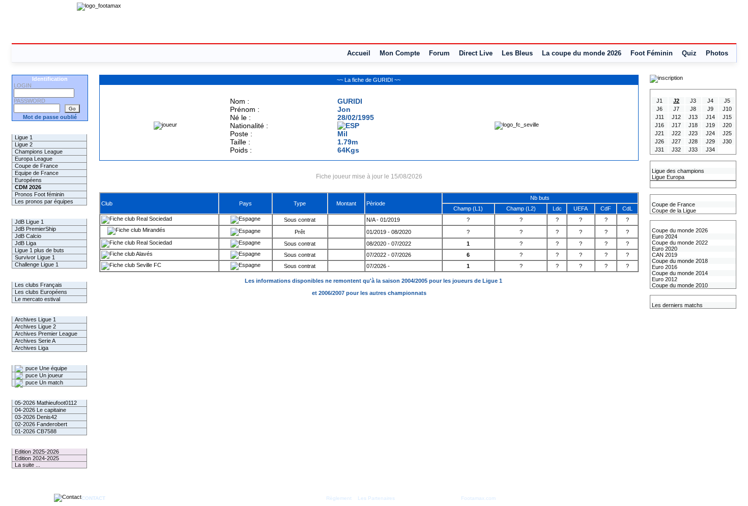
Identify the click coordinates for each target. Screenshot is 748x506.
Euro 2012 (663, 279)
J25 (727, 133)
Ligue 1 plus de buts (39, 250)
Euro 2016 (663, 267)
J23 (693, 133)
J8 (693, 109)
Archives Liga (31, 348)
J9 (710, 109)
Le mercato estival (37, 299)
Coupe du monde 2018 (679, 261)
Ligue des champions (677, 171)
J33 (693, 149)
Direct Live (476, 53)
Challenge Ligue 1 (37, 264)
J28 (693, 141)
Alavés (144, 254)
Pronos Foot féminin (39, 194)
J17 (676, 125)
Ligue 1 (24, 137)
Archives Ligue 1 (35, 319)
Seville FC (148, 265)
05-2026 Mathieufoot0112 (46, 403)
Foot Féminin (651, 53)
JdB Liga (25, 243)
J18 (693, 125)
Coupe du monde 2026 (679, 230)
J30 (727, 141)
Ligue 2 (24, 144)
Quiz (689, 53)
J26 (659, 141)
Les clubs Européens (41, 292)
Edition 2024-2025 (37, 458)
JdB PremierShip (35, 229)
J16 (659, 125)
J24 (710, 133)
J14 (710, 117)
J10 (727, 109)
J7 (676, 109)
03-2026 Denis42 (36, 417)
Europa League (33, 159)
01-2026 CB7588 (35, 431)
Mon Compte (400, 53)
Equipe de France (37, 173)
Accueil (358, 53)
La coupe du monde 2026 (581, 53)
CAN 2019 (663, 255)
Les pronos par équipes (44, 201)
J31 (659, 149)
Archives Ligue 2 (35, 326)
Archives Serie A (35, 341)
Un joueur (50, 375)
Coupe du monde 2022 (679, 243)
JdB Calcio (28, 236)
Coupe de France (36, 166)
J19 (710, 125)
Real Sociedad (153, 219)
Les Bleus (517, 53)
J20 (727, 125)
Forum (439, 53)
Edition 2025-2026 (37, 452)
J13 (693, 117)
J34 (710, 149)
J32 (676, 149)
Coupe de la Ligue (673, 210)
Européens (28, 180)
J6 (659, 109)
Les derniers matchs (676, 305)
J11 (659, 117)
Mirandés (153, 230)
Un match (50, 382)
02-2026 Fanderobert (41, 424)
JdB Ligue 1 (29, 222)
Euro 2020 (663, 249)
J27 (676, 141)
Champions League (39, 151)
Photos (717, 53)
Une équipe (52, 368)
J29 (710, 141)
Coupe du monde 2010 (679, 285)
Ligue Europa (667, 177)
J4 (710, 101)
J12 (676, 117)
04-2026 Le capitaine (40, 410)
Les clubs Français (38, 285)
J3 (693, 101)
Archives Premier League (46, 334)
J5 (727, 101)
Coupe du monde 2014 (679, 273)
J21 (659, 133)
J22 (676, 133)
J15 (727, 117)
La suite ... (27, 465)
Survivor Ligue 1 (35, 257)
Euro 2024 (663, 236)
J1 (659, 101)
